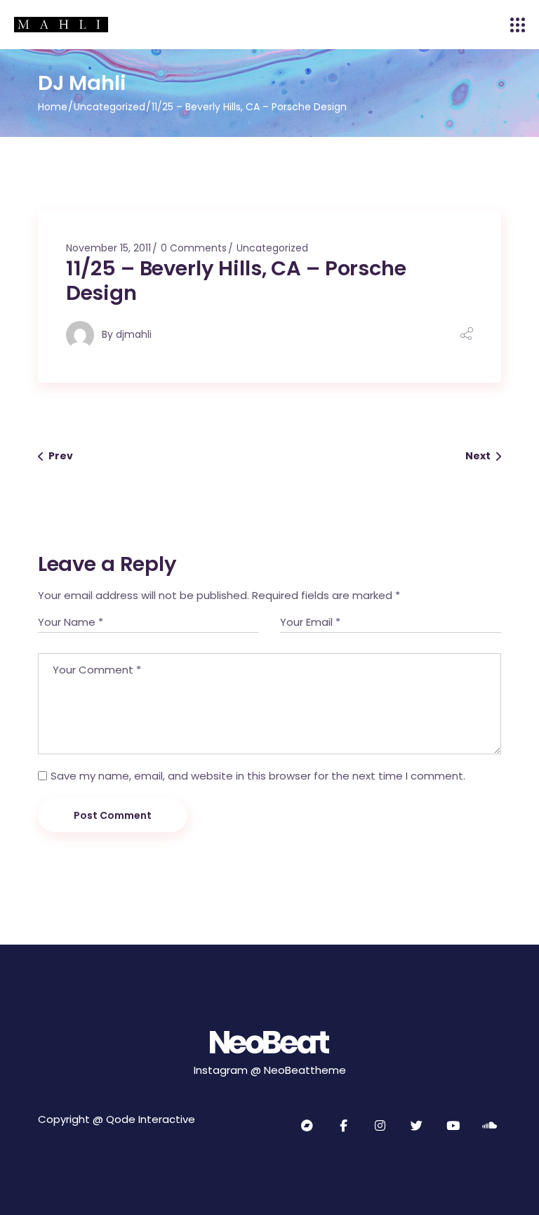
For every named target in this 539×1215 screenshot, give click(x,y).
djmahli (134, 334)
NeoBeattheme (305, 1070)
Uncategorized (109, 107)
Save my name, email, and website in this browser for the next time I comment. (258, 775)
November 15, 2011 (108, 248)
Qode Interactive (150, 1119)
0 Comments (194, 248)
